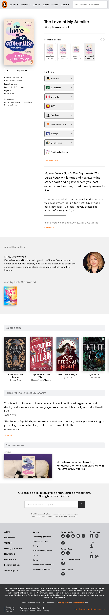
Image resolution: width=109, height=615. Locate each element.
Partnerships (10, 559)
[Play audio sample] (7, 70)
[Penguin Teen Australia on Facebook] (63, 553)
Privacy (35, 555)
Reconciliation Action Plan (43, 564)
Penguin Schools (12, 565)
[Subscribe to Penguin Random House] (81, 504)
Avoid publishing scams (42, 550)
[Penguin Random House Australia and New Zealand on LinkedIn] (83, 536)
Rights (35, 546)
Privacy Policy (71, 516)
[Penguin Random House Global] (12, 609)
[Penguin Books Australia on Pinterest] (73, 536)
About (7, 532)
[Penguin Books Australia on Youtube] (78, 536)
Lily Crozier (67, 377)
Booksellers (9, 537)
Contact (8, 543)
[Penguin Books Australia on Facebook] (63, 536)
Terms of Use (58, 516)
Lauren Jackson (93, 377)
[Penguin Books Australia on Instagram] (68, 536)
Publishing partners (40, 541)
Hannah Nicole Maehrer (41, 380)
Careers (36, 532)
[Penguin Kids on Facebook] (91, 536)
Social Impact (11, 570)
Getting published (13, 548)
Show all (8, 435)
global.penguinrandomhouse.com (89, 609)
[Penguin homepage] (4, 4)
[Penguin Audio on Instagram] (63, 574)
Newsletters (9, 554)
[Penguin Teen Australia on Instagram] (68, 553)
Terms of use (38, 560)
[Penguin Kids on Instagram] (96, 536)
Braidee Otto (15, 380)
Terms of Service (78, 602)
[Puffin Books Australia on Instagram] (91, 546)
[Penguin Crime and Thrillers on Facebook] (63, 563)
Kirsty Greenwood (56, 27)
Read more (49, 227)
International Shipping (42, 569)
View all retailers (51, 160)
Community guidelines (42, 536)
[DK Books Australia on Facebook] (91, 556)
